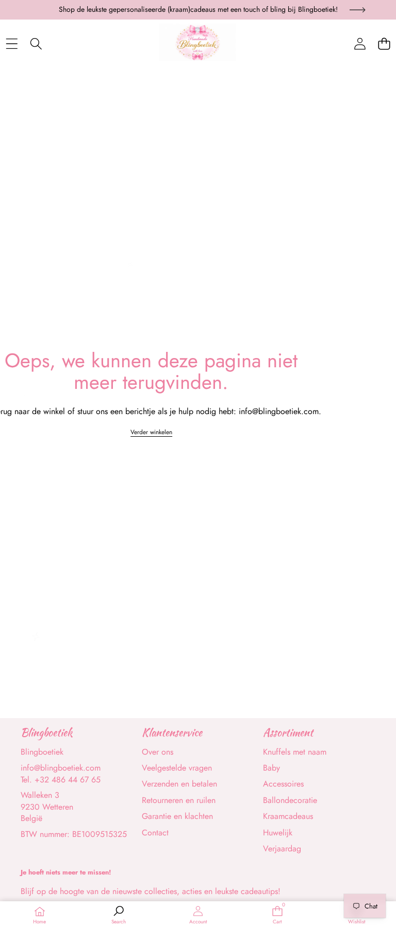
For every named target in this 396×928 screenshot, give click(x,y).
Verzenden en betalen (179, 784)
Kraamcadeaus (288, 816)
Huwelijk (277, 832)
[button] (383, 44)
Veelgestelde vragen (177, 768)
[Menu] (11, 44)
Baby (271, 768)
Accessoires (283, 784)
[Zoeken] (35, 44)
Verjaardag (282, 848)
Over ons (157, 752)
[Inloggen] (359, 44)
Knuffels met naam (294, 752)
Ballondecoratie (290, 800)
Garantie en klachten (177, 816)
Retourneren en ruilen (179, 800)
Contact (155, 832)
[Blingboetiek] (197, 44)
